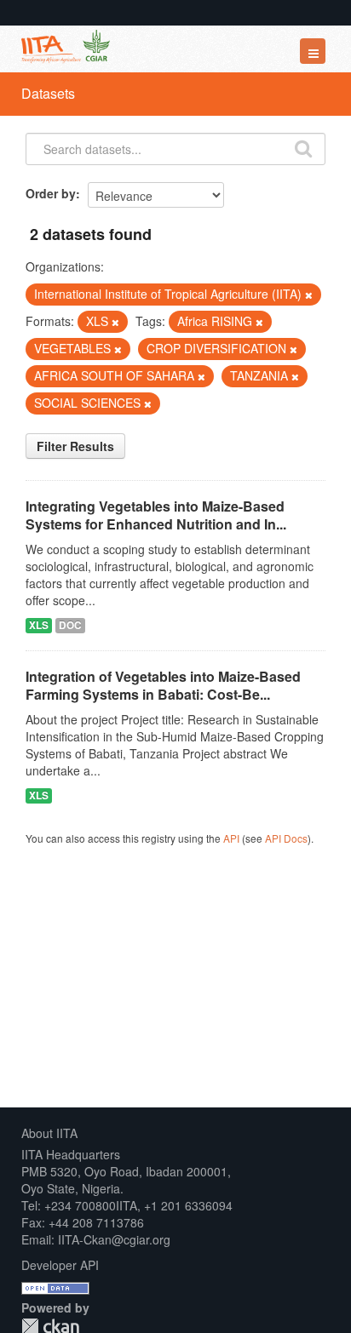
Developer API (60, 1264)
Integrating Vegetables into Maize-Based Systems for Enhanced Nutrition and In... (156, 515)
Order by (51, 193)
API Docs (286, 838)
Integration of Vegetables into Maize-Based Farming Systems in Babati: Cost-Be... (163, 685)
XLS (39, 625)
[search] (303, 147)
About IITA (49, 1132)
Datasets (48, 93)
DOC (70, 625)
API (231, 838)
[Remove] (309, 294)
